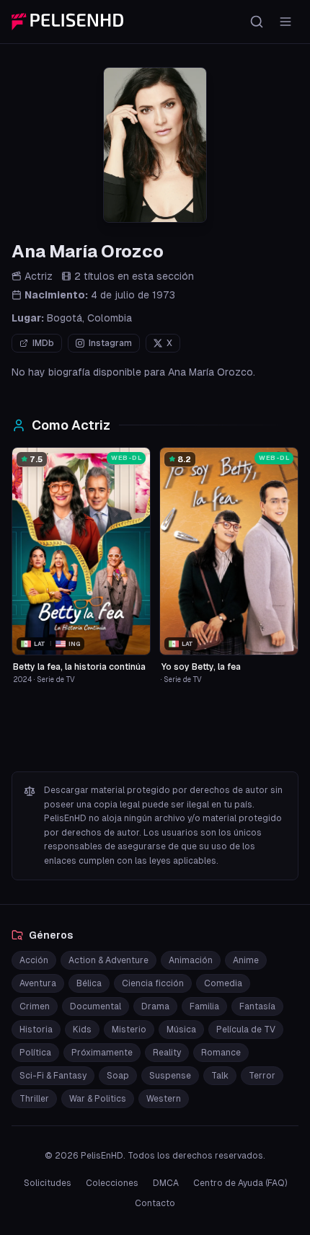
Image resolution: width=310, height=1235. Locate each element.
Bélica (89, 983)
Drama (155, 1006)
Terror (262, 1076)
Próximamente (102, 1053)
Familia (204, 1006)
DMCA (166, 1183)
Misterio (129, 1029)
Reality (167, 1053)
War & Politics (97, 1099)
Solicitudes (47, 1183)
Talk (220, 1076)
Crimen (34, 1006)
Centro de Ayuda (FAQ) (240, 1183)
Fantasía (257, 1006)
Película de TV (245, 1029)
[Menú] (285, 22)
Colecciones (112, 1183)
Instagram (110, 343)
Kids (82, 1029)
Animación (191, 960)
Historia (36, 1029)
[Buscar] (257, 22)
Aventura (37, 983)
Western (163, 1099)
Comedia (223, 983)
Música (181, 1029)
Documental (95, 1006)
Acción (33, 960)
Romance (221, 1053)
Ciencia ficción (153, 983)
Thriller (34, 1099)
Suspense (170, 1076)
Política (35, 1053)
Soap (118, 1076)
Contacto (155, 1203)
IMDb (43, 343)
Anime (246, 960)
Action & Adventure (108, 960)
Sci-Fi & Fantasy (53, 1076)
